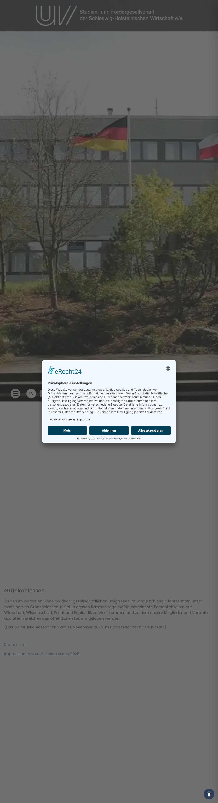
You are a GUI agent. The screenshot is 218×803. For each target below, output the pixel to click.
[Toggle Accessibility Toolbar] (209, 794)
